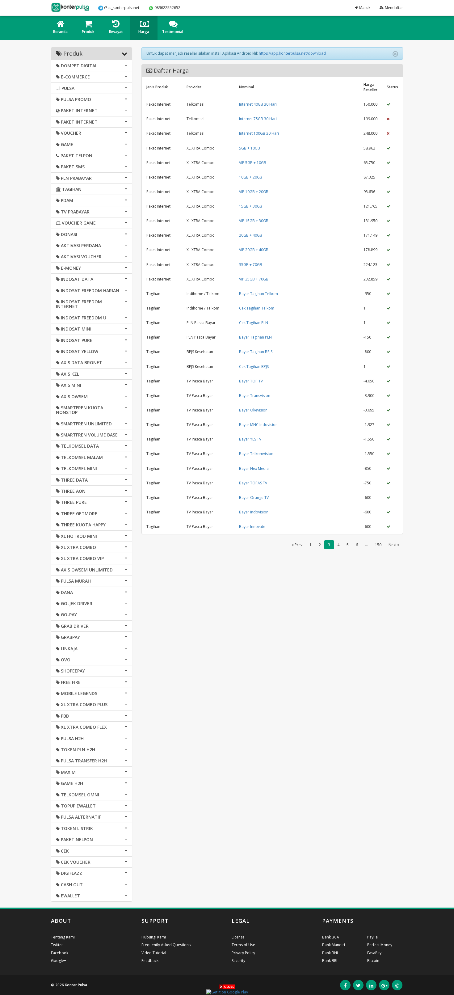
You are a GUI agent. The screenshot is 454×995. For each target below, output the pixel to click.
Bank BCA (330, 937)
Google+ (58, 960)
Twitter (57, 944)
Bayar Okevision (253, 410)
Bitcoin (373, 960)
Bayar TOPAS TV (253, 483)
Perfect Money (379, 944)
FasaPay (374, 952)
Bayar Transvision (254, 395)
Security (238, 960)
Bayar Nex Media (254, 468)
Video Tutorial (153, 952)
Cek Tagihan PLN (253, 322)
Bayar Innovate (252, 526)
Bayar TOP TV (251, 381)
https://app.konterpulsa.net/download (292, 53)
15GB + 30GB (250, 206)
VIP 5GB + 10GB (252, 162)
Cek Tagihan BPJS (254, 366)
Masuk (364, 7)
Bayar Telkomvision (256, 453)
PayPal (373, 937)
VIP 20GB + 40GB (253, 249)
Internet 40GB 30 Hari (258, 104)
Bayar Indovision (253, 512)
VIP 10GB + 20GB (253, 191)
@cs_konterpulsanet (121, 7)
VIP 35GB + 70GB (253, 279)
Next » (394, 544)
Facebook (59, 952)
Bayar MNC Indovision (258, 424)
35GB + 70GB (250, 264)
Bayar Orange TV (254, 497)
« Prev (297, 544)
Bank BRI (329, 960)
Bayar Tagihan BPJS (255, 351)
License (238, 937)
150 (378, 544)
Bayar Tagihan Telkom (258, 293)
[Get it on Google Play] (227, 991)
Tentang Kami (63, 937)
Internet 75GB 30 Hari (258, 118)
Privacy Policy (243, 952)
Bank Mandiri (333, 944)
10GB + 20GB (250, 177)
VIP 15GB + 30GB (253, 220)
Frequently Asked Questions (166, 944)
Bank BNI (330, 952)
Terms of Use (243, 944)
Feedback (149, 960)
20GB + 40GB (250, 235)
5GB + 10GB (249, 148)
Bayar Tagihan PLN (255, 337)
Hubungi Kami (153, 937)
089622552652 (166, 7)
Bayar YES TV (250, 439)
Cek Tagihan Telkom (256, 308)
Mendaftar (393, 7)
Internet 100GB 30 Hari (259, 133)
